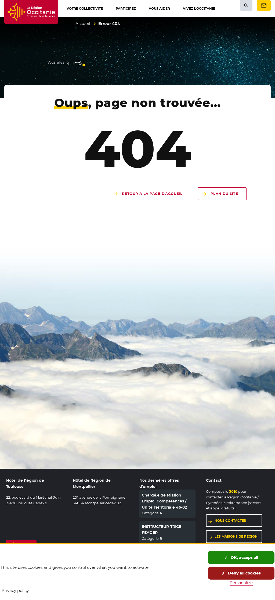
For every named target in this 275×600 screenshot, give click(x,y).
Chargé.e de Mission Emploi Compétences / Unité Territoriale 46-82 (164, 501)
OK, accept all (244, 557)
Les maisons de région (238, 536)
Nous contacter (238, 521)
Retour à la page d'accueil (152, 194)
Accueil (82, 23)
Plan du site (224, 194)
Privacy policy (15, 590)
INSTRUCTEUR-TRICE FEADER (161, 529)
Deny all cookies (244, 573)
